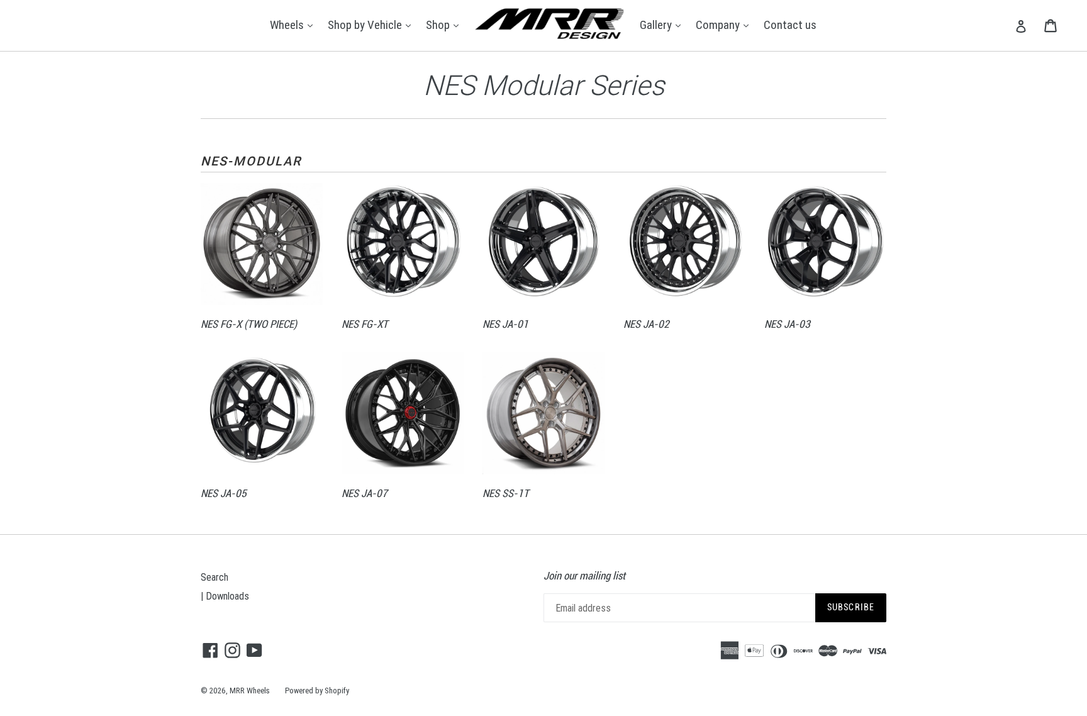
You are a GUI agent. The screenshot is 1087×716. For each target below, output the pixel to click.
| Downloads (225, 596)
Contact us (790, 24)
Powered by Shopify (317, 690)
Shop (445, 24)
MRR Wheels (250, 690)
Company (725, 24)
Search (214, 577)
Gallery (663, 24)
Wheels (294, 24)
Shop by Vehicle (372, 24)
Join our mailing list (584, 575)
